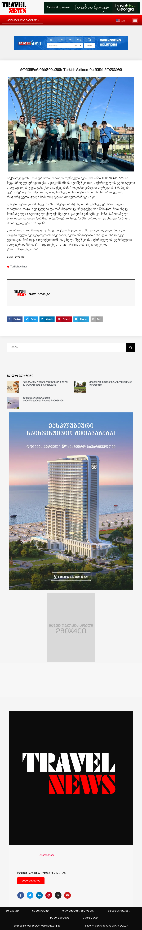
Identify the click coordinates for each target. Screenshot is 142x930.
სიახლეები (40, 910)
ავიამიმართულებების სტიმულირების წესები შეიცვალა (43, 399)
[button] (135, 20)
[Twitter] (30, 895)
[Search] (130, 347)
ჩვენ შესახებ (59, 917)
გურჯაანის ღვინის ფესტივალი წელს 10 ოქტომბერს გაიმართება (45, 383)
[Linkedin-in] (39, 895)
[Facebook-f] (20, 895)
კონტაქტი (90, 917)
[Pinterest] (48, 895)
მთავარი (12, 910)
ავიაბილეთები (119, 910)
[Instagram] (58, 895)
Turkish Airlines (19, 266)
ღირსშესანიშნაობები (78, 910)
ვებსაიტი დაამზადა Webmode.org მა (37, 925)
